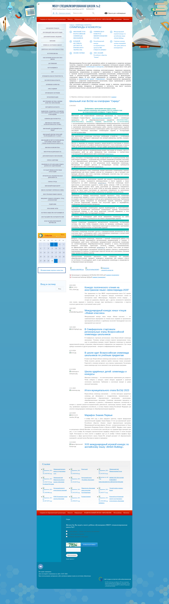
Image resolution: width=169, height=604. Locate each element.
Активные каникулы (52, 84)
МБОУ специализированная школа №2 (76, 6)
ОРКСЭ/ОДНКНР (52, 88)
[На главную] (53, 13)
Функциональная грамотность (52, 76)
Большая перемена (86, 496)
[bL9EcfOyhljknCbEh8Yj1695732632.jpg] (92, 269)
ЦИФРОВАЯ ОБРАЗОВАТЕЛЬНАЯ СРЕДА (52, 49)
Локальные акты (52, 208)
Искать (93, 13)
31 (55, 260)
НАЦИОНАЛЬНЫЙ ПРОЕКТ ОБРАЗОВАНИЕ (98, 19)
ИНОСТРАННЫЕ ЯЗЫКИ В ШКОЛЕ (52, 194)
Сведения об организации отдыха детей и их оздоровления (52, 165)
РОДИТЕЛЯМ (52, 204)
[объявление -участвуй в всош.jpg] (108, 270)
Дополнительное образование (52, 156)
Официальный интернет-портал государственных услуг (59, 471)
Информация (78, 19)
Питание (52, 41)
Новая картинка (89, 544)
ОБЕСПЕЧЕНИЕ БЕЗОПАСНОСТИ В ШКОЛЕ (52, 58)
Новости (70, 19)
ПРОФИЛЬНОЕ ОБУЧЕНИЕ (52, 93)
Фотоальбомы (118, 19)
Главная (71, 25)
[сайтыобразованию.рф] (129, 5)
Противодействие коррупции (52, 32)
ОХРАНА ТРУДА (52, 181)
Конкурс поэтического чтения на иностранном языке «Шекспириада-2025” (107, 288)
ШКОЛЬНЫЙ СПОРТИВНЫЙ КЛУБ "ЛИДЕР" (52, 129)
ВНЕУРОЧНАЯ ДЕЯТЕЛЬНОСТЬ (52, 151)
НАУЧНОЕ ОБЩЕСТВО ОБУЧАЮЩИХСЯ (52, 212)
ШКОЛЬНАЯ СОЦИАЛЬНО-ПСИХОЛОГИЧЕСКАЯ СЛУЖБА (52, 123)
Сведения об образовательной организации (53, 19)
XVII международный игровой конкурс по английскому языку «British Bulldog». (107, 445)
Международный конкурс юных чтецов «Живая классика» (105, 311)
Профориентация (52, 97)
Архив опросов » (70, 559)
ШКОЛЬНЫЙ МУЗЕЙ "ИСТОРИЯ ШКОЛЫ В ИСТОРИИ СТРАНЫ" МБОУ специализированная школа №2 (52, 142)
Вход (59, 289)
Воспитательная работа (52, 80)
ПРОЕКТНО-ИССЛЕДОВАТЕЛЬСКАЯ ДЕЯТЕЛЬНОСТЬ (52, 176)
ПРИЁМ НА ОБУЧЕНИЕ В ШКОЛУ (52, 45)
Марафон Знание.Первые (98, 415)
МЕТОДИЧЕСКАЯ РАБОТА (52, 107)
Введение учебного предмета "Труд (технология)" (52, 199)
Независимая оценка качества (52, 270)
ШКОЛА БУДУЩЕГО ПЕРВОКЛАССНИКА (52, 190)
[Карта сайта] (56, 13)
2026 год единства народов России (52, 217)
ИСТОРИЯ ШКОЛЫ (52, 53)
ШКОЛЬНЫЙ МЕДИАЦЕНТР (52, 186)
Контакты (126, 19)
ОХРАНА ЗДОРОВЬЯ (52, 160)
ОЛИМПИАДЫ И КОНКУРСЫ (83, 25)
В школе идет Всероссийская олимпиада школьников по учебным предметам (107, 354)
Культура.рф (84, 469)
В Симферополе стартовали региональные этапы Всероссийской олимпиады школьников (104, 332)
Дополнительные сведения (52, 36)
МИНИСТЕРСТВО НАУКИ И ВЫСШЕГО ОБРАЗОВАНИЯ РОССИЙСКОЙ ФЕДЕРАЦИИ (111, 480)
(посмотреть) (115, 275)
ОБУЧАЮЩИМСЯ (53, 67)
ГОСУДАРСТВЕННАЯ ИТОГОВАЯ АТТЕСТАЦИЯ (52, 170)
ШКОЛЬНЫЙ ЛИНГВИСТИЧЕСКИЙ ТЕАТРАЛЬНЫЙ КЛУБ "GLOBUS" (52, 135)
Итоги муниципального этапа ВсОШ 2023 (107, 390)
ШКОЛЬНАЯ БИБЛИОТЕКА (52, 147)
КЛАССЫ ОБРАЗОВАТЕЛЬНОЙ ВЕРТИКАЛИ (52, 221)
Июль (62, 234)
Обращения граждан (52, 28)
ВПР (52, 72)
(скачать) (113, 97)
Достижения (52, 63)
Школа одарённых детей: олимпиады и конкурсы (106, 372)
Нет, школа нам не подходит (76, 534)
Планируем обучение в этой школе (78, 536)
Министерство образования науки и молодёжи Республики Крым (88, 490)
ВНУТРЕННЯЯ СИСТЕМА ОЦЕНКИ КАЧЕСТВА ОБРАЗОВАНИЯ (52, 102)
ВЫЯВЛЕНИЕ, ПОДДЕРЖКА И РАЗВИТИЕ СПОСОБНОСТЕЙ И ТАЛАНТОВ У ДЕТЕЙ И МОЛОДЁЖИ (52, 113)
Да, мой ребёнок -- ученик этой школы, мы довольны (83, 531)
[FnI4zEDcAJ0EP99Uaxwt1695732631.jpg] (77, 269)
